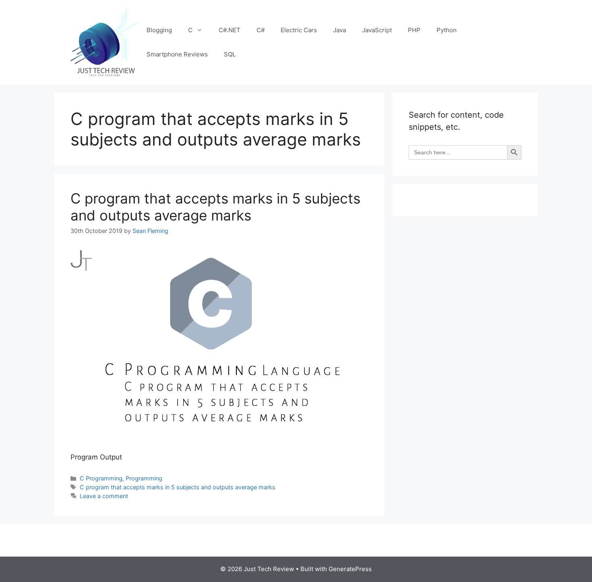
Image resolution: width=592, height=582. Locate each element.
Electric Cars (299, 30)
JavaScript (377, 30)
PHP (414, 30)
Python (447, 30)
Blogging (159, 30)
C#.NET (229, 30)
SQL (230, 54)
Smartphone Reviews (177, 54)
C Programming (101, 478)
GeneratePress (350, 569)
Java (339, 30)
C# (261, 30)
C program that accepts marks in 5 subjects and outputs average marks (215, 207)
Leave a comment (104, 496)
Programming (144, 478)
